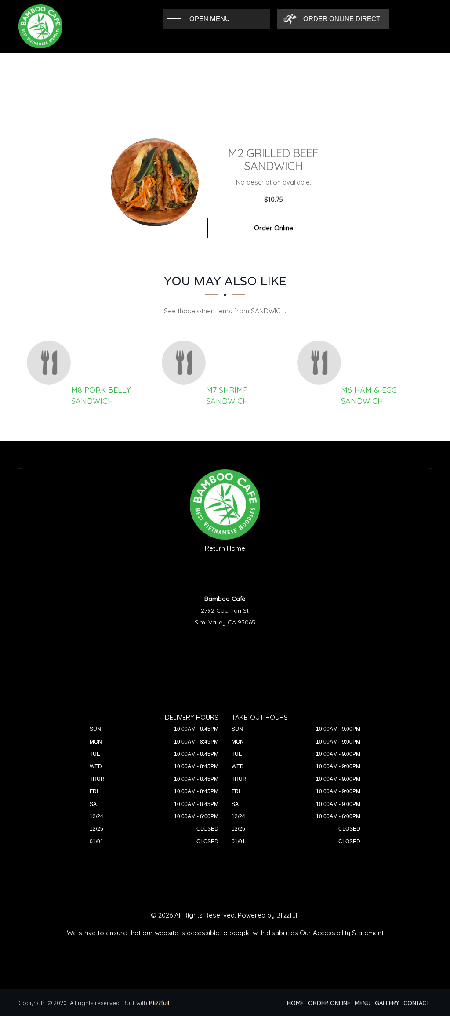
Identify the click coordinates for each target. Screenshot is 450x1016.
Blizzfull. (160, 1002)
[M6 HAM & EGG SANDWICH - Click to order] (321, 363)
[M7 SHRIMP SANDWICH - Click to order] (186, 363)
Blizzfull (287, 915)
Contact (416, 1002)
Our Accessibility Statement (342, 933)
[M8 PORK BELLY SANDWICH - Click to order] (51, 363)
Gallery (387, 1002)
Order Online (273, 228)
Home (295, 1002)
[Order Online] (155, 182)
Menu (362, 1002)
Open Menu (209, 18)
